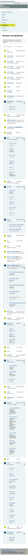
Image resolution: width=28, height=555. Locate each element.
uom (8, 463)
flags (12, 148)
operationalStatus (13, 408)
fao (8, 138)
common (9, 90)
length (12, 491)
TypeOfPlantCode (13, 291)
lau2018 (9, 355)
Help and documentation (7, 12)
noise (8, 392)
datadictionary (11, 96)
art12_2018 (10, 61)
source (12, 201)
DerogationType (13, 278)
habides (9, 235)
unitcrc (12, 172)
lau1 (8, 347)
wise (8, 527)
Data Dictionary (12, 9)
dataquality (10, 101)
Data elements (5, 20)
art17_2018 (10, 77)
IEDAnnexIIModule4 (11, 265)
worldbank (10, 532)
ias (8, 240)
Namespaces (5, 30)
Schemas (4, 22)
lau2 (8, 351)
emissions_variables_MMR (13, 224)
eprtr (8, 115)
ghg (8, 219)
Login (17, 3)
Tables (3, 17)
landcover (10, 323)
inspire (9, 318)
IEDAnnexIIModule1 (11, 251)
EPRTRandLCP (11, 120)
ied (8, 246)
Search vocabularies (8, 46)
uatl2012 (13, 339)
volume (13, 520)
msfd (8, 386)
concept (13, 190)
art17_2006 (10, 67)
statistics (13, 503)
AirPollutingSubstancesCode (13, 272)
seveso (9, 402)
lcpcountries (13, 365)
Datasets (4, 14)
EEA (8, 1)
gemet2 (9, 186)
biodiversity (10, 83)
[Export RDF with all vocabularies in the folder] (24, 103)
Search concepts (19, 46)
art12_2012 (10, 56)
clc (12, 328)
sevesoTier (13, 432)
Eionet (7, 9)
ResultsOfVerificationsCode (13, 285)
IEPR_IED (10, 311)
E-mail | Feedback (6, 550)
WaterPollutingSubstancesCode (13, 303)
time (12, 509)
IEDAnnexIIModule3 (11, 257)
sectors (13, 379)
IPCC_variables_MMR (13, 229)
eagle (12, 334)
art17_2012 (10, 72)
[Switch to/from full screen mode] (19, 3)
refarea (12, 161)
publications (10, 397)
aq (8, 50)
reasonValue (13, 416)
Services (4, 27)
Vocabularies (5, 25)
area (12, 473)
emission (13, 486)
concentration (13, 479)
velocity (13, 515)
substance (13, 448)
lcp (8, 360)
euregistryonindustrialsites (11, 127)
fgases (9, 181)
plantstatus (13, 371)
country (13, 537)
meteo (12, 497)
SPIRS (12, 441)
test (8, 459)
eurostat (9, 132)
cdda (8, 87)
